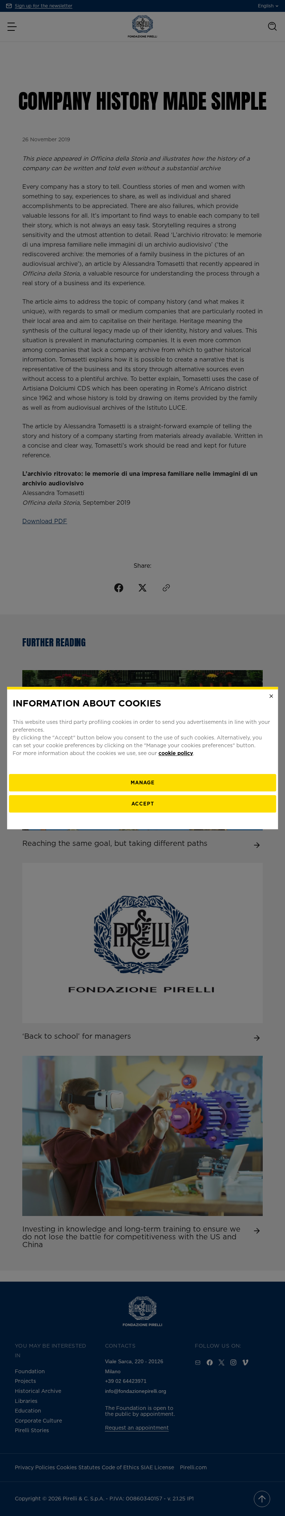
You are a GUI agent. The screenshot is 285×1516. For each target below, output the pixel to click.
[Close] (271, 696)
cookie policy (175, 753)
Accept (142, 803)
